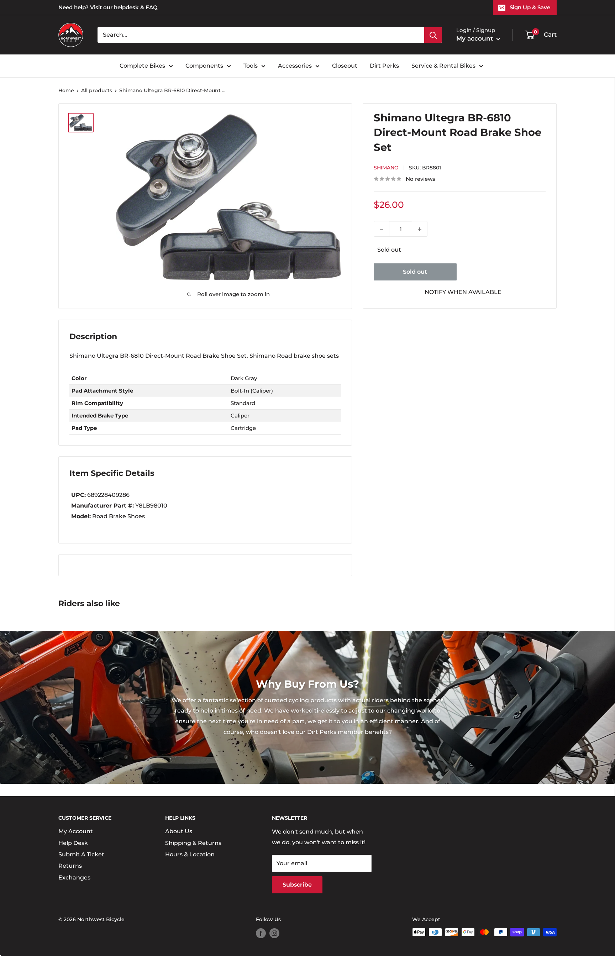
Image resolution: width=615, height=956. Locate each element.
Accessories (295, 65)
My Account (75, 831)
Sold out (415, 271)
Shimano (386, 168)
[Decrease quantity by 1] (381, 229)
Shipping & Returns (193, 843)
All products (96, 90)
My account (475, 38)
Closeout (344, 65)
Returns (70, 865)
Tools (250, 65)
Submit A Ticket (81, 854)
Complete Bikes (142, 65)
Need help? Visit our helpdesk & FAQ (108, 7)
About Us (178, 831)
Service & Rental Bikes (443, 65)
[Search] (433, 35)
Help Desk (73, 843)
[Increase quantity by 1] (419, 229)
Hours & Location (190, 854)
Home (66, 90)
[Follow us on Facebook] (261, 933)
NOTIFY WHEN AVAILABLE (463, 292)
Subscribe (297, 884)
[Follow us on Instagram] (274, 933)
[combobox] (261, 35)
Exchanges (74, 877)
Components (204, 65)
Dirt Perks (384, 65)
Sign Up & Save (530, 7)
